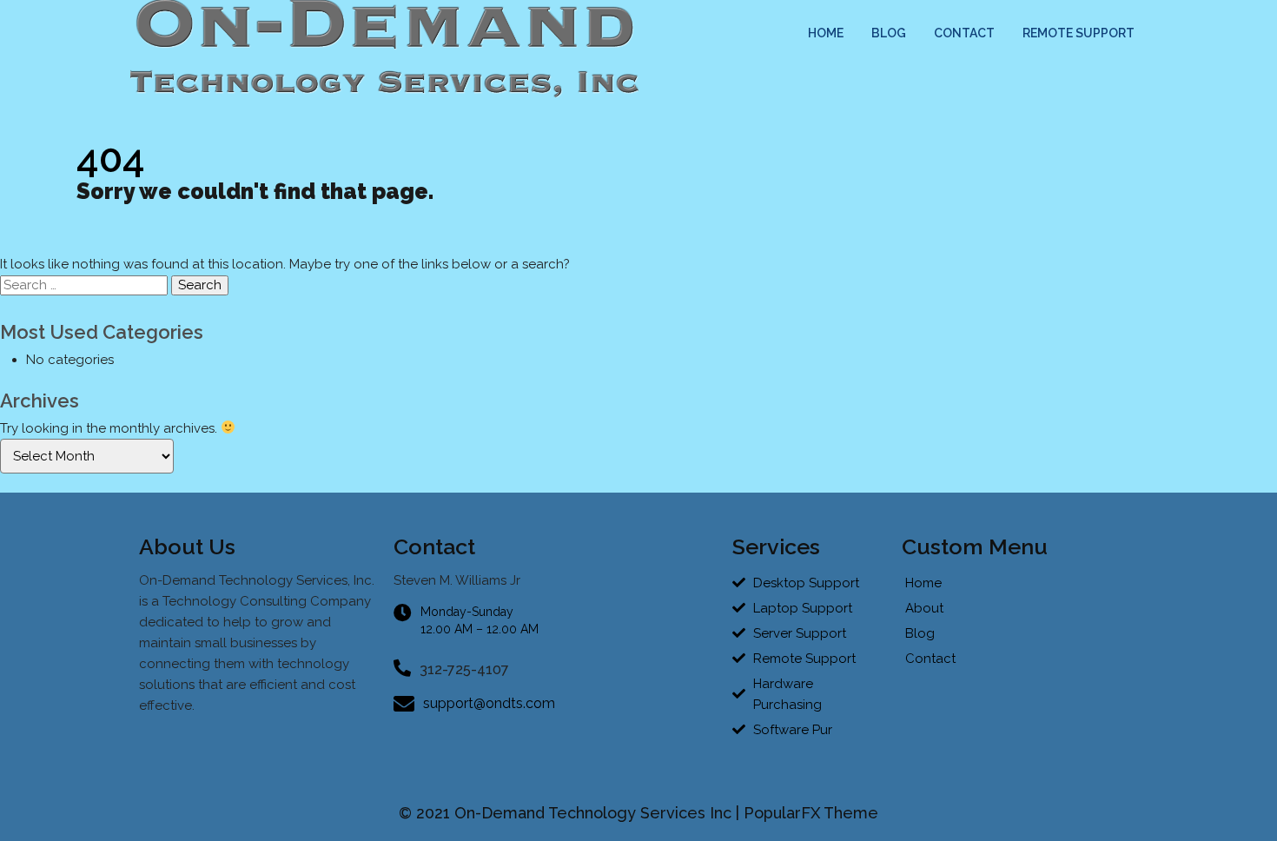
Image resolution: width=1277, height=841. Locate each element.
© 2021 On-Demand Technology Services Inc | (571, 813)
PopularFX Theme (811, 813)
